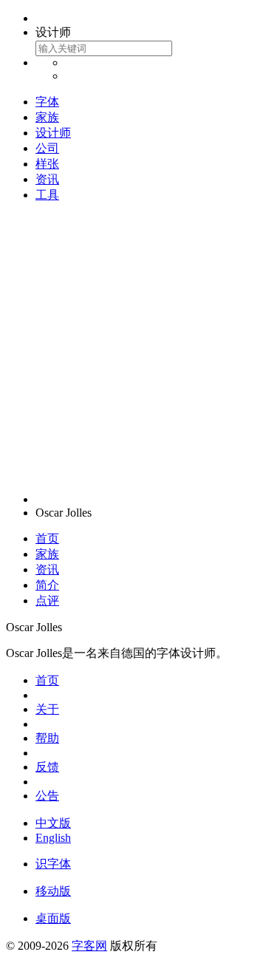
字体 (47, 101)
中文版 (53, 823)
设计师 (53, 132)
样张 (47, 163)
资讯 (47, 179)
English (53, 837)
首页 (47, 538)
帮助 (47, 738)
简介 (47, 585)
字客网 (89, 945)
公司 (47, 148)
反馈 (47, 767)
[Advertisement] (133, 348)
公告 (47, 795)
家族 (47, 117)
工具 (47, 194)
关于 (47, 709)
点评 (47, 600)
